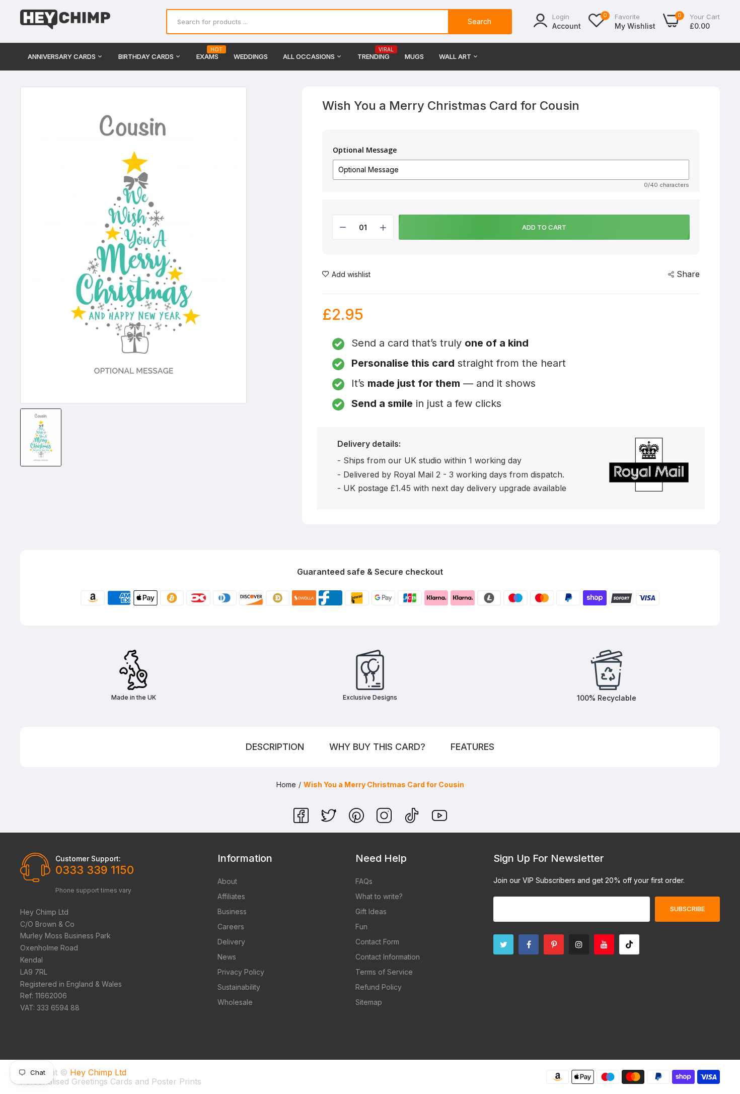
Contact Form (377, 941)
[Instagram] (385, 820)
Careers (230, 926)
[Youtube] (604, 944)
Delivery (231, 941)
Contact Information (387, 956)
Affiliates (231, 896)
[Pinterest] (358, 820)
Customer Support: (88, 858)
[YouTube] (439, 820)
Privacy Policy (240, 972)
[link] (719, 1021)
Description (275, 746)
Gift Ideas (371, 911)
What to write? (379, 896)
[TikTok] (413, 820)
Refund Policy (378, 987)
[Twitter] (330, 820)
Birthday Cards (146, 56)
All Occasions (309, 56)
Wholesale (235, 1002)
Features (472, 746)
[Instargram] (579, 944)
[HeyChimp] (65, 21)
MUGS (414, 56)
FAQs (364, 881)
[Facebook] (302, 820)
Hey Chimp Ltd (98, 1072)
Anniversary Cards (62, 56)
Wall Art (456, 56)
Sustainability (238, 987)
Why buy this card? (377, 746)
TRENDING (373, 53)
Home (286, 784)
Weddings (251, 56)
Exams (207, 53)
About (227, 881)
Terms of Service (384, 972)
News (226, 956)
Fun (361, 926)
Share (688, 274)
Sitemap (368, 1002)
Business (232, 911)
